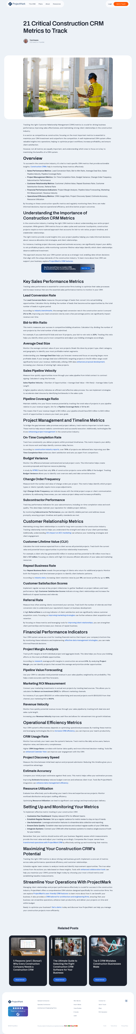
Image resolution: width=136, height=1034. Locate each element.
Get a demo (57, 907)
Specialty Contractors (44, 1004)
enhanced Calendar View (36, 752)
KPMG (35, 470)
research (38, 661)
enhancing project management (41, 432)
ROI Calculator (103, 1012)
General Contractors (43, 1001)
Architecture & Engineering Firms (47, 1008)
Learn (75, 1015)
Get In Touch (121, 4)
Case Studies (77, 1008)
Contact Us (102, 1001)
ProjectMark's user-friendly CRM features (50, 894)
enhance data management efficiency (52, 783)
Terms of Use (114, 1025)
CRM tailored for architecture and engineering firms (67, 897)
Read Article (20, 980)
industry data (40, 578)
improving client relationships (80, 623)
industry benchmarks (43, 311)
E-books (76, 1012)
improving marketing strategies (62, 615)
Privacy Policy (124, 1025)
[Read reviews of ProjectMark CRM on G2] (18, 1011)
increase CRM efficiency (65, 731)
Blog (100, 1008)
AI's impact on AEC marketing (58, 533)
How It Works (77, 1004)
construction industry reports (47, 449)
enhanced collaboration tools (93, 870)
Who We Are (77, 1001)
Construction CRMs (38, 167)
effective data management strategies (81, 640)
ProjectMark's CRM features (61, 261)
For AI (104, 1025)
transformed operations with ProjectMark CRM (42, 843)
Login (110, 4)
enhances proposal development (91, 362)
